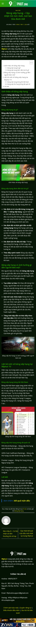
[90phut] (18, 3)
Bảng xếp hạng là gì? (14, 68)
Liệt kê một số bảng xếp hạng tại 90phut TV (16, 78)
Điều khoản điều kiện (11, 610)
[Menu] (3, 3)
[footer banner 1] (18, 620)
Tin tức (18, 10)
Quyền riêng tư (25, 608)
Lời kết (6, 86)
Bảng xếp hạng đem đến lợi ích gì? (18, 70)
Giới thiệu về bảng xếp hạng (14, 66)
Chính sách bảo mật (10, 608)
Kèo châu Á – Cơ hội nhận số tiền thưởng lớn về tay (10, 533)
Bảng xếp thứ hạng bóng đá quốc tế (18, 84)
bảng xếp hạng (19, 511)
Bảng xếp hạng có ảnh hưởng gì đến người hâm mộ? (17, 73)
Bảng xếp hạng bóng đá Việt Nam (18, 82)
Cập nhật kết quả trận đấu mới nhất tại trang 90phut (26, 533)
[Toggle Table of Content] (30, 62)
